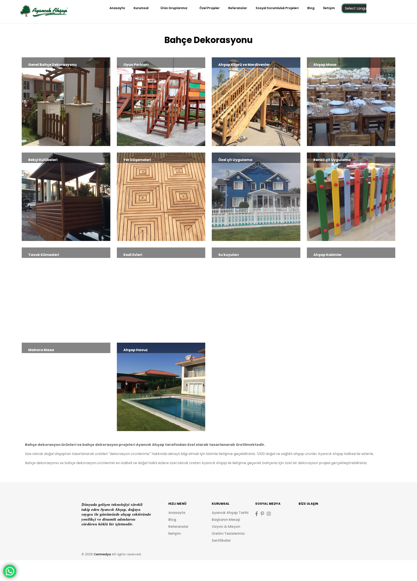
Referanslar (237, 8)
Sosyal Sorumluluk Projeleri (277, 8)
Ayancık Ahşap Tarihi (230, 512)
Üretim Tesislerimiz (228, 533)
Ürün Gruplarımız (174, 8)
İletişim (329, 8)
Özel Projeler (209, 8)
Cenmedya (102, 554)
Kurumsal (141, 8)
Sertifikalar (221, 540)
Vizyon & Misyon (226, 526)
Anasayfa (117, 8)
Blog (310, 8)
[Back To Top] (404, 568)
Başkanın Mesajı (226, 519)
